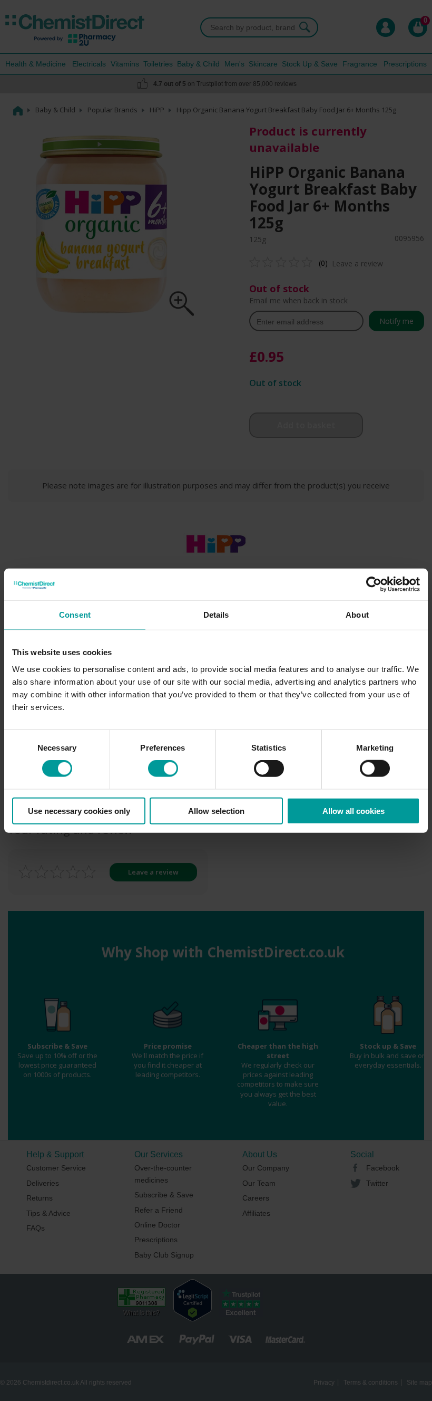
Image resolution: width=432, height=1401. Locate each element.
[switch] (163, 768)
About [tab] (357, 614)
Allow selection (216, 810)
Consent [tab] (75, 614)
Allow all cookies (353, 810)
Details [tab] (216, 614)
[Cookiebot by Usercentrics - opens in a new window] (374, 584)
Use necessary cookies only (79, 810)
